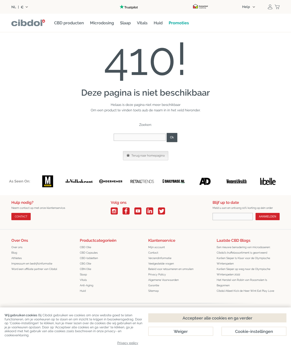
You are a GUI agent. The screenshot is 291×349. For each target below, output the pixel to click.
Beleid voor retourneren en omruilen (170, 269)
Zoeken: (145, 125)
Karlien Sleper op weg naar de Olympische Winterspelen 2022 (243, 271)
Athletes (16, 258)
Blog (14, 252)
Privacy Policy (157, 274)
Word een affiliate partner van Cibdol (34, 269)
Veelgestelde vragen (161, 263)
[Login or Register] (270, 6)
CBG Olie (85, 263)
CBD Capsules (89, 252)
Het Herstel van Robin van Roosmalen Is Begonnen (242, 282)
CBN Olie (85, 269)
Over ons (17, 247)
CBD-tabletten (89, 258)
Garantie (153, 285)
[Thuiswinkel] (200, 7)
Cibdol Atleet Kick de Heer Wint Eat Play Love (245, 290)
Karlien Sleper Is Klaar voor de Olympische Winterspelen (243, 261)
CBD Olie (85, 247)
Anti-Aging (86, 285)
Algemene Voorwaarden (163, 280)
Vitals (83, 280)
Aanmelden (267, 216)
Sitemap (153, 290)
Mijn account (156, 247)
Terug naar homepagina (148, 155)
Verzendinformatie (159, 258)
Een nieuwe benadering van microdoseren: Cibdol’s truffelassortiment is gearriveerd (243, 250)
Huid (83, 290)
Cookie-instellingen (254, 331)
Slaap (83, 274)
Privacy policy (127, 343)
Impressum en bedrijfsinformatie (31, 263)
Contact (21, 216)
